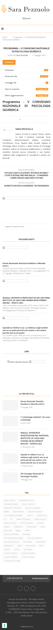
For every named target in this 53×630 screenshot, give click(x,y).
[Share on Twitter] (27, 119)
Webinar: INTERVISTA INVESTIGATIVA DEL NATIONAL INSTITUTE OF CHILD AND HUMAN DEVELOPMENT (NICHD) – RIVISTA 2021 (35, 438)
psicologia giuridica (11, 542)
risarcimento (41, 542)
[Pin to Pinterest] (29, 119)
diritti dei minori (10, 523)
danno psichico (40, 519)
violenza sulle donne (12, 561)
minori (27, 531)
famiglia (7, 527)
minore (18, 531)
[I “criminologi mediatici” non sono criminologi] (10, 421)
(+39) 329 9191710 (14, 578)
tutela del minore (10, 553)
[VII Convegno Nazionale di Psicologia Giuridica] (10, 477)
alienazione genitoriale (12, 508)
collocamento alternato (13, 515)
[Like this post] (21, 119)
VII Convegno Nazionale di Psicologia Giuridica (32, 475)
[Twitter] (27, 588)
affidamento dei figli (26, 500)
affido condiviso (28, 504)
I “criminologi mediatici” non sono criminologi (35, 418)
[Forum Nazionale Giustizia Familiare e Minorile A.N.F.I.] (10, 405)
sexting (19, 546)
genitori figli (32, 527)
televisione (28, 549)
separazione (8, 546)
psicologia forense (34, 538)
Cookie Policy (39, 609)
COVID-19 (29, 515)
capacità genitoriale (35, 512)
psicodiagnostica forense (13, 538)
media (43, 527)
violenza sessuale (28, 557)
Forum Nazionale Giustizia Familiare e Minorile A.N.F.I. (33, 402)
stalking (7, 549)
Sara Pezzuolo (22, 55)
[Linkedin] (33, 588)
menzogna (8, 531)
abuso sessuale (9, 500)
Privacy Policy (26, 609)
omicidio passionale (11, 534)
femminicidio (18, 527)
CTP (5, 519)
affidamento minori (11, 504)
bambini (6, 512)
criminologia (41, 515)
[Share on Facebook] (24, 119)
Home (5, 37)
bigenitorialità (18, 512)
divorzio (40, 523)
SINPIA (41, 546)
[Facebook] (20, 588)
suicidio (17, 549)
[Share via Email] (32, 119)
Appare (29, 616)
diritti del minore (26, 523)
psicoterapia (27, 542)
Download (9, 62)
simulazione (30, 546)
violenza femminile (11, 557)
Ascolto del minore (32, 508)
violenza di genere (28, 553)
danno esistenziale (24, 519)
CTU (11, 519)
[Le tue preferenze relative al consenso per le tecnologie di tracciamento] (4, 625)
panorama (26, 534)
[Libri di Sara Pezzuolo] (17, 362)
